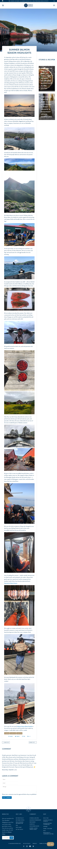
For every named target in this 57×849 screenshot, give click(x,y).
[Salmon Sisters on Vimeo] (33, 846)
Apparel (45, 826)
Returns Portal (20, 820)
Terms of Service (43, 843)
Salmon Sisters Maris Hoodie (24, 726)
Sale (44, 830)
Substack (32, 824)
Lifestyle (13, 733)
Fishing (7, 733)
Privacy (35, 843)
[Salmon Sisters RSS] (54, 59)
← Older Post (6, 742)
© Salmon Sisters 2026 (15, 843)
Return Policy (20, 818)
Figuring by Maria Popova (10, 583)
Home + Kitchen (47, 828)
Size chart (19, 827)
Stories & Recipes (34, 818)
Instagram (32, 822)
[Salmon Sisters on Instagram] (27, 846)
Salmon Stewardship (35, 820)
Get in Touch (19, 829)
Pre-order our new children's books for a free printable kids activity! (28, 1)
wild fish (46, 818)
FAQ (17, 825)
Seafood (19, 733)
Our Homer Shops (34, 826)
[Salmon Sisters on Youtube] (30, 846)
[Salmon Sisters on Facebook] (24, 846)
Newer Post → (32, 742)
